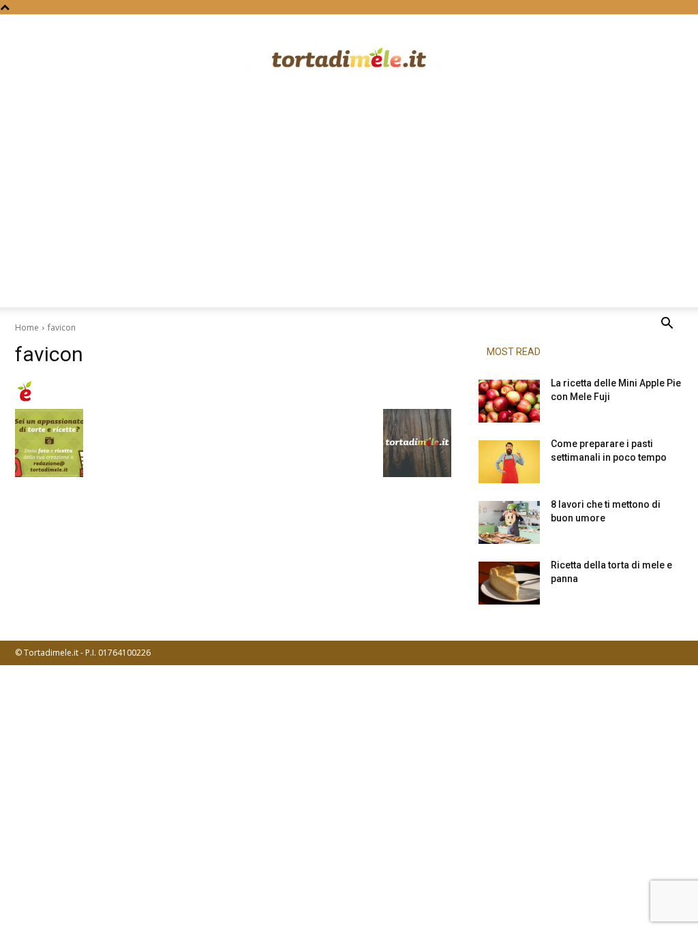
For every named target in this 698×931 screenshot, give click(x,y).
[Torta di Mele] (349, 59)
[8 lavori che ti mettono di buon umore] (509, 522)
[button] (666, 324)
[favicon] (233, 391)
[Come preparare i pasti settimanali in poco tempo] (509, 461)
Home (27, 327)
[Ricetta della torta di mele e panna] (509, 583)
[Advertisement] (349, 205)
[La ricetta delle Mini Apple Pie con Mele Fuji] (509, 401)
